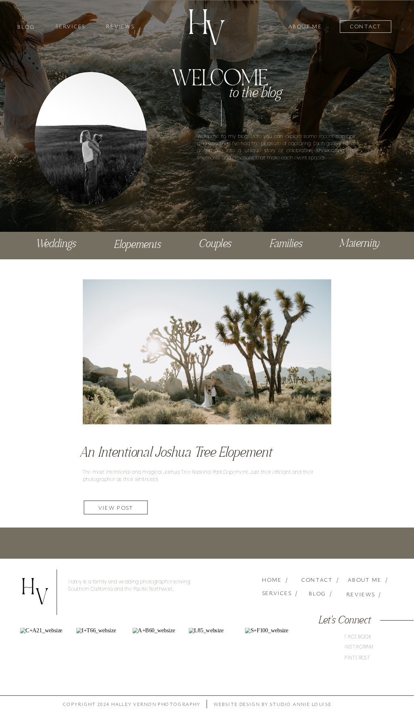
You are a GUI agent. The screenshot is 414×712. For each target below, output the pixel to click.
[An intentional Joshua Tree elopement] (207, 351)
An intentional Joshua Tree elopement (175, 454)
